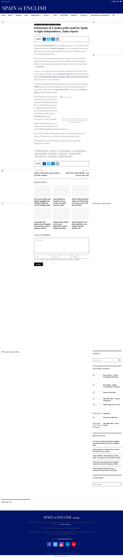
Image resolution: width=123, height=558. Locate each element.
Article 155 (53, 151)
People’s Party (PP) (40, 156)
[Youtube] (74, 544)
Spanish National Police (65, 156)
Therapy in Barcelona (109, 392)
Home (3, 15)
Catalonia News (45, 24)
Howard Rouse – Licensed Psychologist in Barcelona (110, 376)
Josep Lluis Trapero (40, 153)
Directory (84, 15)
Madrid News (51, 24)
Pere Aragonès (52, 156)
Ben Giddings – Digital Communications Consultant (111, 386)
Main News (58, 24)
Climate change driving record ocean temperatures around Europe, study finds (105, 469)
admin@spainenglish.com (65, 539)
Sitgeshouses (106, 413)
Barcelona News (38, 24)
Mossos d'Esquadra (75, 153)
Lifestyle (73, 15)
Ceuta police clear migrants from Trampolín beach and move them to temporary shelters (105, 463)
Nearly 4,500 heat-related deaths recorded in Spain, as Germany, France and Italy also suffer (107, 457)
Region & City (35, 15)
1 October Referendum (41, 151)
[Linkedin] (68, 544)
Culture (46, 15)
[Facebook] (49, 544)
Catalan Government (65, 151)
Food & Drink (64, 15)
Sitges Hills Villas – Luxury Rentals (111, 424)
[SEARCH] (119, 360)
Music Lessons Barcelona (110, 417)
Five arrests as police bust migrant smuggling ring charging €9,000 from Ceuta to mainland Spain (106, 443)
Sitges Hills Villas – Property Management (111, 399)
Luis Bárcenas (53, 153)
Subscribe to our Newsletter (100, 15)
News (10, 15)
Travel (55, 15)
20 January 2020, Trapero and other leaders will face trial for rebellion (65, 77)
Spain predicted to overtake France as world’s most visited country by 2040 (106, 450)
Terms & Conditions (64, 524)
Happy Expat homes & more (111, 404)
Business (19, 15)
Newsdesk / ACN (40, 34)
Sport (26, 15)
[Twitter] (55, 544)
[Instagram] (61, 544)
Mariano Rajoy (63, 153)
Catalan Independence (79, 151)
